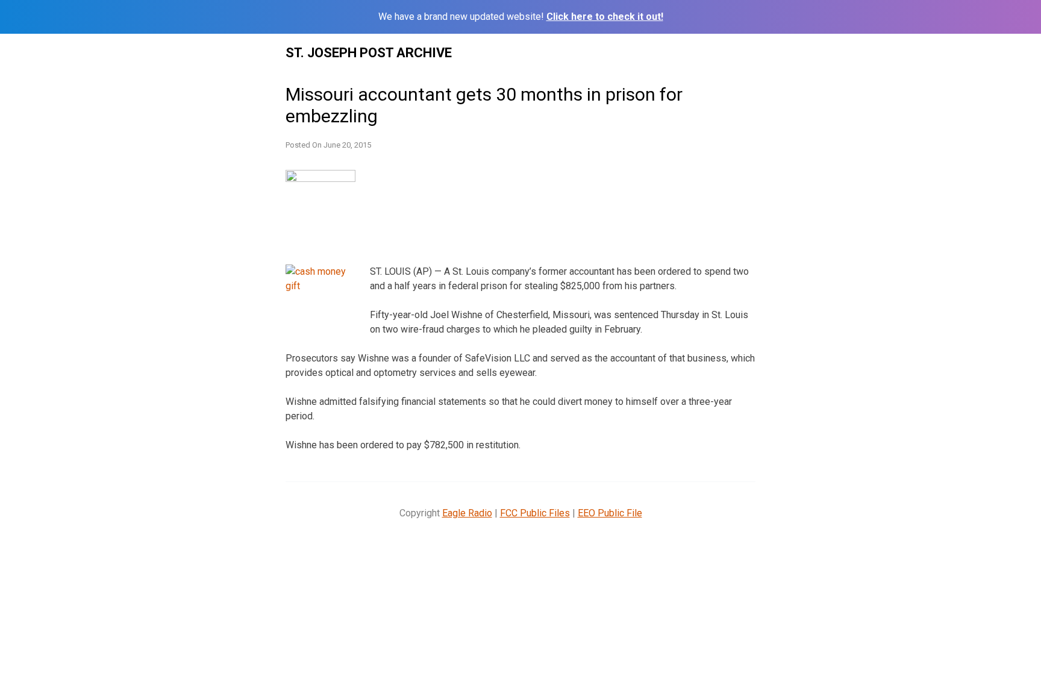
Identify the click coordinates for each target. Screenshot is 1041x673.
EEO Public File (610, 513)
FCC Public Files (535, 513)
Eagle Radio (467, 513)
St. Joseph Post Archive (369, 52)
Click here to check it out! (604, 16)
